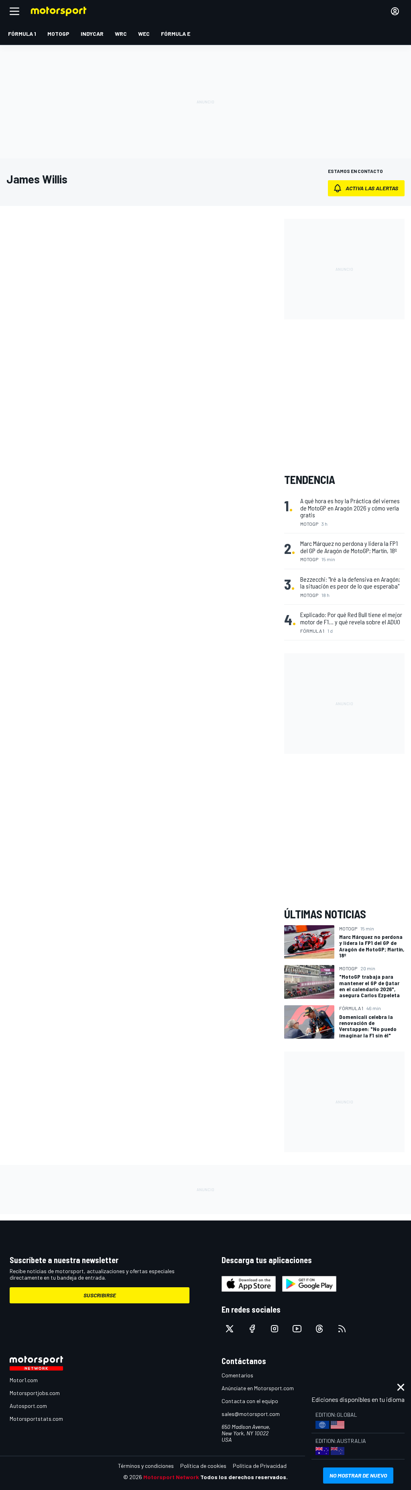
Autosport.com (28, 1405)
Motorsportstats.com (36, 1418)
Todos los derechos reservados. (244, 1477)
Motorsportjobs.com (35, 1392)
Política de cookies (203, 1465)
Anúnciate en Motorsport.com (258, 1388)
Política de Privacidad (260, 1465)
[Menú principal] (14, 11)
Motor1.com (24, 1380)
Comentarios (237, 1375)
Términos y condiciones (146, 1465)
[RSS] (342, 1329)
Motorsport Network (171, 1477)
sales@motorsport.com (251, 1413)
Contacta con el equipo (250, 1400)
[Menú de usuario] (395, 11)
